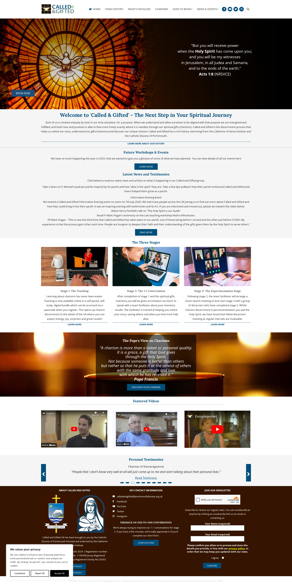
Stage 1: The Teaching (75, 291)
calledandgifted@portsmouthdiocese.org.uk (139, 496)
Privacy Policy (74, 566)
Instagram (122, 516)
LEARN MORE (146, 166)
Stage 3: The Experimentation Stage (217, 291)
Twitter (120, 511)
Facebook (122, 501)
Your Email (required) (217, 534)
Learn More (75, 324)
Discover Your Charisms (146, 387)
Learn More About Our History (146, 143)
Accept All (59, 573)
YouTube (121, 506)
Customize (20, 573)
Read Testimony (146, 478)
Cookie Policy (74, 572)
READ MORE (146, 232)
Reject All (40, 573)
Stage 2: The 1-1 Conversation (146, 291)
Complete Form (146, 542)
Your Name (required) (217, 523)
